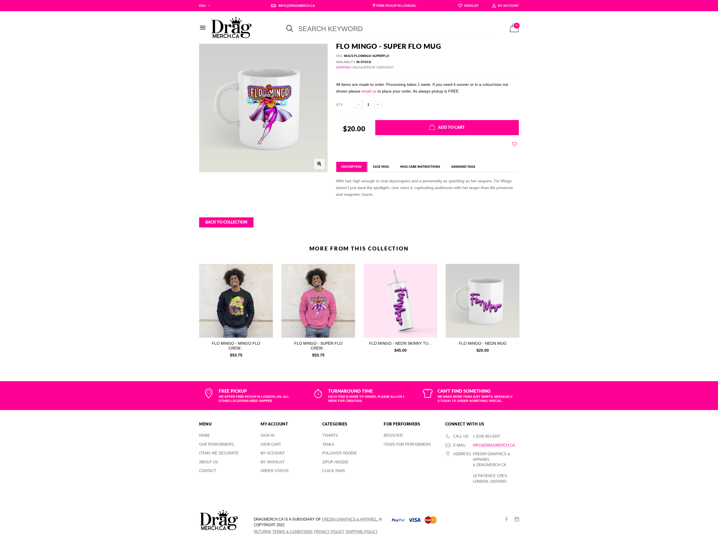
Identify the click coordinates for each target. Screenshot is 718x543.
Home (204, 435)
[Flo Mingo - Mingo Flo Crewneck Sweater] (236, 301)
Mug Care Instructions (420, 166)
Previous (187, 309)
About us (208, 462)
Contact (207, 471)
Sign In (267, 435)
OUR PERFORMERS (216, 444)
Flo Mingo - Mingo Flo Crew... (236, 345)
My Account (273, 453)
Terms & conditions (292, 532)
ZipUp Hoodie (335, 462)
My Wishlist (273, 462)
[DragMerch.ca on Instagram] (517, 520)
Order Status (275, 471)
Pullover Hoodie (339, 453)
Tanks (328, 444)
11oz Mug (381, 166)
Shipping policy (362, 532)
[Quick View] (265, 282)
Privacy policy (329, 532)
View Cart (271, 444)
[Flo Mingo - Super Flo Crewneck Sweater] (318, 301)
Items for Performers (407, 444)
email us (369, 91)
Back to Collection (226, 222)
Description (351, 166)
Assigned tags (463, 166)
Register (393, 435)
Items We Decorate (219, 453)
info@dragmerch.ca (494, 445)
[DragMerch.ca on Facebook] (506, 520)
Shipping (343, 67)
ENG (202, 5)
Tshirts (330, 435)
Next (531, 309)
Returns (262, 532)
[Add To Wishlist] (514, 144)
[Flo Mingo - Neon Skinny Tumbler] (400, 301)
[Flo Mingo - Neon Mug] (482, 301)
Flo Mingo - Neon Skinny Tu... (400, 343)
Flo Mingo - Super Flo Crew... (318, 345)
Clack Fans (333, 471)
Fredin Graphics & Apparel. (350, 519)
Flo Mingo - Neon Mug (483, 343)
